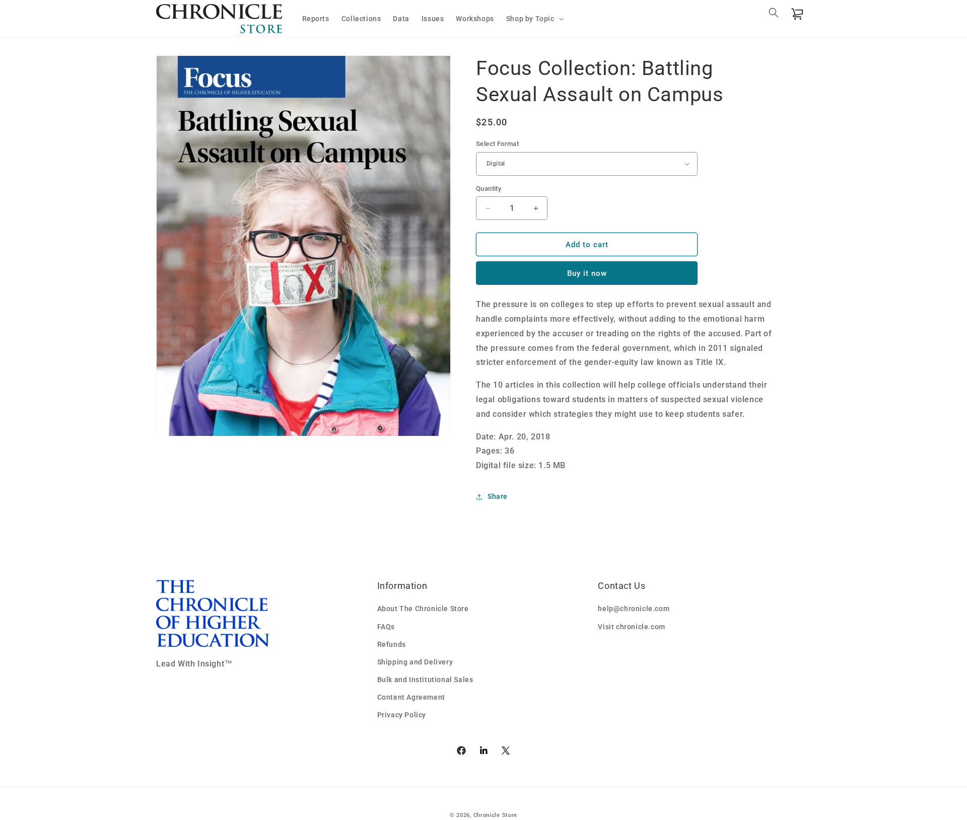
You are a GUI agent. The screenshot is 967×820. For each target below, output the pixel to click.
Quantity (488, 188)
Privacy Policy (401, 715)
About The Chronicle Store (423, 609)
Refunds (391, 644)
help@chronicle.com (633, 609)
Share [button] (498, 496)
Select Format (497, 143)
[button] (534, 18)
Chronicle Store (495, 815)
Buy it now (587, 273)
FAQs (386, 627)
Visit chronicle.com (631, 627)
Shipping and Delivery (415, 662)
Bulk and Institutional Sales (425, 680)
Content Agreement (411, 697)
